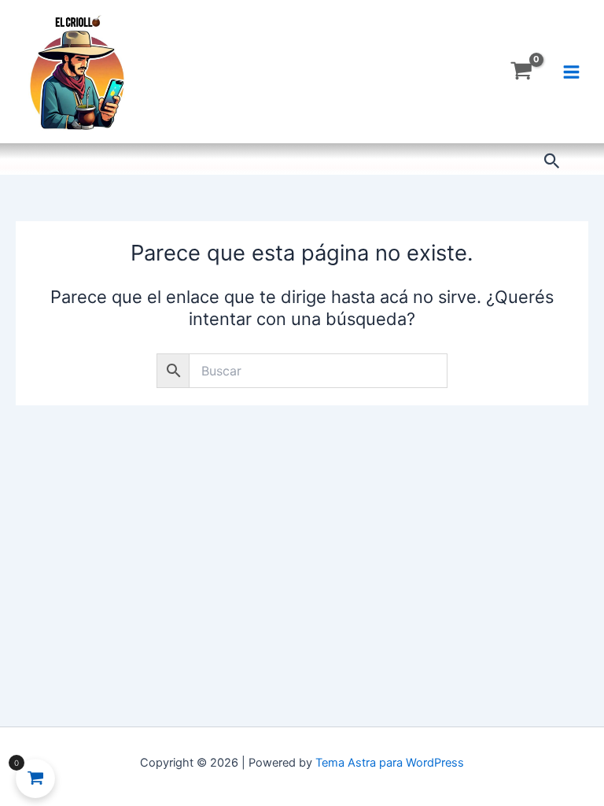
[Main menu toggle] (571, 71)
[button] (552, 161)
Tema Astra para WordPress (389, 763)
